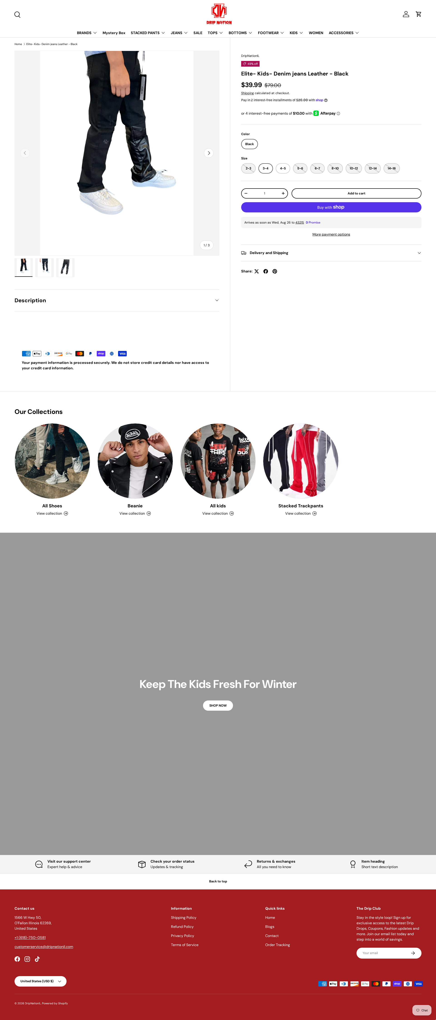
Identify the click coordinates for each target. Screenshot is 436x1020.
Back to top (218, 881)
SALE (197, 32)
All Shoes (52, 506)
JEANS (176, 32)
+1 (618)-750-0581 (30, 937)
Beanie (135, 506)
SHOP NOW (218, 705)
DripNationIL (250, 56)
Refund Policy (182, 926)
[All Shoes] (52, 461)
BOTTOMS (238, 32)
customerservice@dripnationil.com (44, 946)
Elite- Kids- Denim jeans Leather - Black (51, 44)
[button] (419, 14)
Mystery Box (114, 32)
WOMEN (316, 32)
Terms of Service (184, 944)
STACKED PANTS (145, 32)
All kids (218, 506)
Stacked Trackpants (300, 506)
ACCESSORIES (341, 32)
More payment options (331, 234)
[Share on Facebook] (265, 271)
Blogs (269, 926)
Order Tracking (277, 944)
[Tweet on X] (256, 271)
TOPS (213, 32)
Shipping (247, 93)
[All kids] (218, 461)
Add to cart (356, 193)
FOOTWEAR (268, 32)
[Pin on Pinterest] (274, 271)
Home (18, 44)
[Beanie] (135, 461)
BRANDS (84, 32)
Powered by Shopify (55, 1003)
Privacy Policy (182, 935)
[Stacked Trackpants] (300, 461)
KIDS (294, 32)
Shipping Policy (183, 917)
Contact (272, 935)
